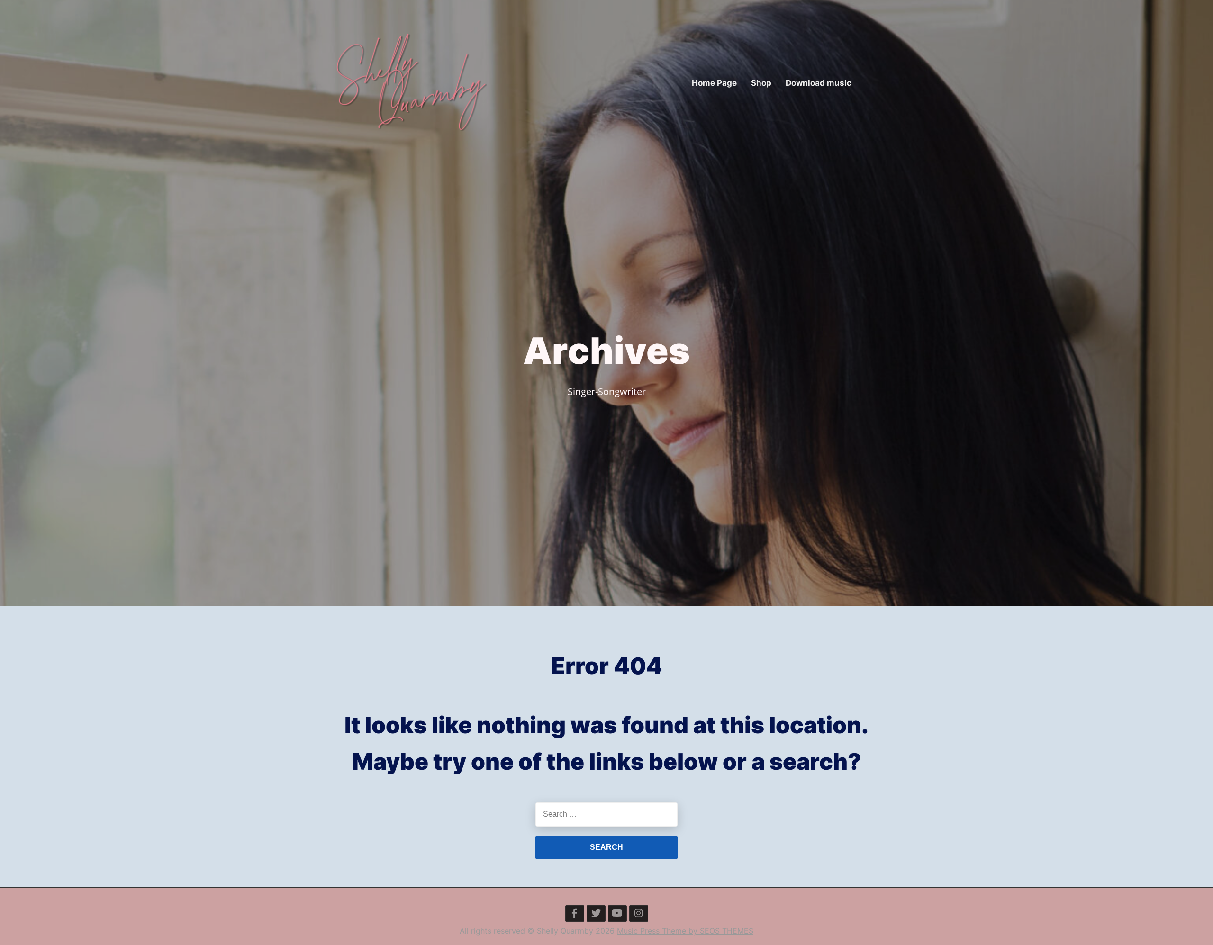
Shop (761, 83)
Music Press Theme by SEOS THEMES (685, 931)
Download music (818, 83)
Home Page (714, 83)
